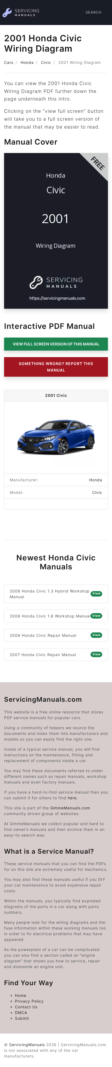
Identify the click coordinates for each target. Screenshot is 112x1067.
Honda (27, 62)
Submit (22, 1018)
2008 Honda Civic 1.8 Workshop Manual (55, 616)
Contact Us (26, 1006)
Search (94, 12)
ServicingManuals (27, 1044)
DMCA (21, 1012)
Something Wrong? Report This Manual (56, 366)
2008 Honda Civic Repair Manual (55, 635)
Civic (46, 62)
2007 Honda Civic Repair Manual (55, 654)
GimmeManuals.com (70, 808)
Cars (8, 62)
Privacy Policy (29, 1001)
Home (20, 995)
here (72, 797)
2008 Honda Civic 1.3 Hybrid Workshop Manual (55, 594)
